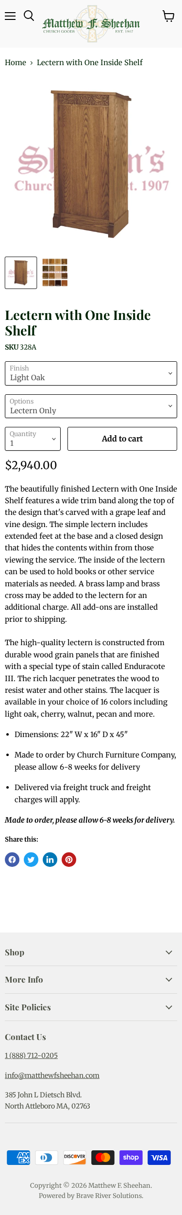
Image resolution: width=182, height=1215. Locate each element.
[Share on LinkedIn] (50, 859)
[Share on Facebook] (12, 859)
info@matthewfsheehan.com (52, 1075)
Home (15, 62)
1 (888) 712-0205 (31, 1055)
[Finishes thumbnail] (54, 272)
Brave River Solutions (109, 1196)
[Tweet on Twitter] (31, 859)
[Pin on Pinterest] (69, 859)
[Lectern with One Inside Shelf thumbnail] (20, 272)
